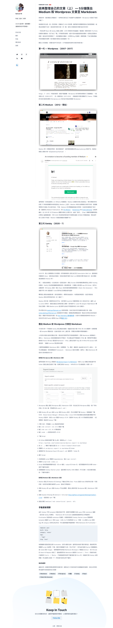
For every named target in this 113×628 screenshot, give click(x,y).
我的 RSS (64, 318)
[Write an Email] (21, 58)
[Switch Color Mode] (17, 65)
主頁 (54, 626)
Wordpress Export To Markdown (66, 362)
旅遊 (16, 45)
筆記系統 (18, 42)
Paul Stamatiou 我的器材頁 (66, 315)
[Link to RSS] (17, 58)
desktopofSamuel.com (54, 310)
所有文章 (18, 32)
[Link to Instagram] (21, 54)
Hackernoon (76, 210)
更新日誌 (59, 626)
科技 (16, 39)
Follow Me (56, 618)
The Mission (67, 210)
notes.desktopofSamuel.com (48, 313)
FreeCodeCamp (87, 210)
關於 (16, 35)
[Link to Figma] (26, 54)
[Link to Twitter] (17, 54)
